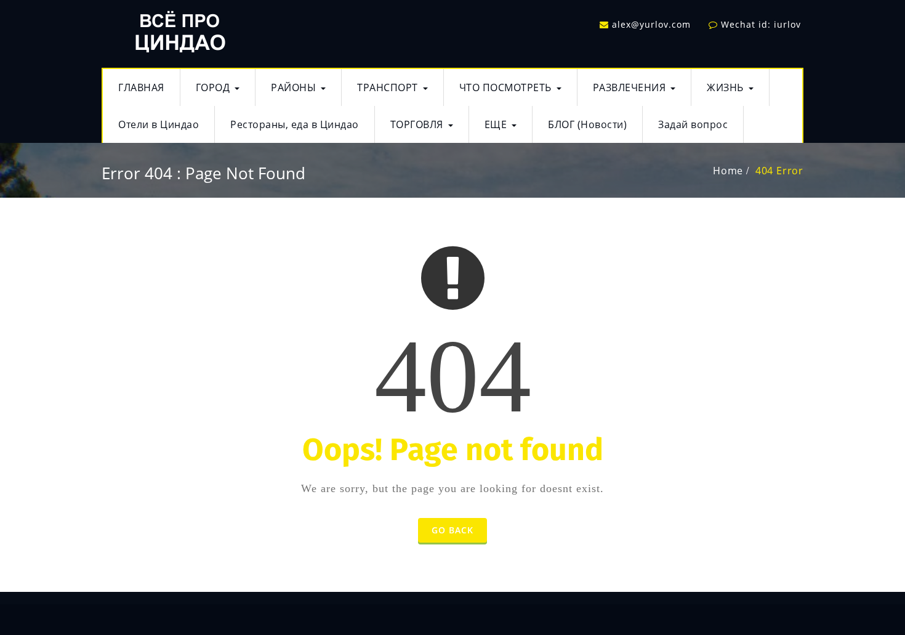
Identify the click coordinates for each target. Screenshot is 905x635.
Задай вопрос (693, 124)
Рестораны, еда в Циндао (294, 124)
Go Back (452, 530)
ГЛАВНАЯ (141, 87)
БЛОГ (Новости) (587, 124)
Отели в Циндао (158, 124)
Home (728, 170)
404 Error (779, 170)
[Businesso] (178, 28)
